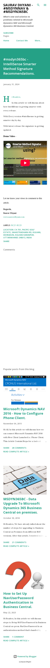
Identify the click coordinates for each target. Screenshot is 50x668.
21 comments (19, 542)
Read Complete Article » (16, 451)
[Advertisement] (25, 341)
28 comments (19, 447)
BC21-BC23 (16, 225)
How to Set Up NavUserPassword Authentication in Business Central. (18, 600)
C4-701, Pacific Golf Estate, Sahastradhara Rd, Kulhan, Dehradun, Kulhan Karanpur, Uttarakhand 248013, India (22, 233)
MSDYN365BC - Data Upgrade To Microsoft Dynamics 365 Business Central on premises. (22, 506)
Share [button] (6, 241)
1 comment (18, 636)
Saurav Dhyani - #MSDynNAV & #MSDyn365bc (18, 8)
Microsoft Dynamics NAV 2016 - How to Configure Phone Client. (24, 413)
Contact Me (22, 40)
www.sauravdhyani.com (13, 217)
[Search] (38, 5)
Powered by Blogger (27, 656)
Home (6, 40)
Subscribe (8, 33)
